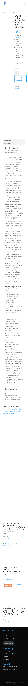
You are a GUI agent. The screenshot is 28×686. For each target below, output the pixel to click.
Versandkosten (17, 37)
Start (4, 11)
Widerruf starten (8, 643)
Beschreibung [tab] (7, 140)
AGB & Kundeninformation (9, 638)
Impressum (6, 635)
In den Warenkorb (20, 78)
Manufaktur (8, 11)
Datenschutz (6, 632)
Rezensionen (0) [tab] (8, 143)
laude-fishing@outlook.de (12, 666)
